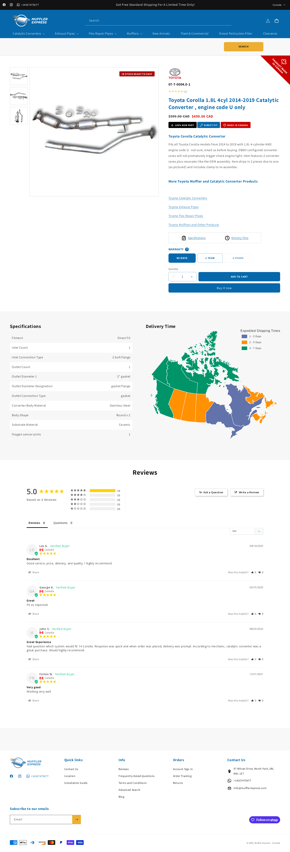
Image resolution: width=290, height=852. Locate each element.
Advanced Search (129, 790)
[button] (28, 33)
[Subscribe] (76, 819)
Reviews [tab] (34, 523)
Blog (121, 796)
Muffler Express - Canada (267, 843)
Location (70, 776)
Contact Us (71, 769)
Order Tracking (182, 776)
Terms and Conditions (133, 783)
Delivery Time (240, 238)
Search (244, 46)
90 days (182, 258)
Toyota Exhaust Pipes (183, 207)
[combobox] (158, 20)
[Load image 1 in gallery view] (19, 76)
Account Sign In (183, 769)
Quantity (173, 269)
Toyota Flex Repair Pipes (185, 216)
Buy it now (224, 288)
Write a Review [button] (249, 492)
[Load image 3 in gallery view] (19, 116)
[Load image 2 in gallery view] (19, 96)
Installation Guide (76, 783)
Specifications (197, 238)
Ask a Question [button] (213, 492)
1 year (210, 258)
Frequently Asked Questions (137, 776)
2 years (242, 259)
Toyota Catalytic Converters (187, 198)
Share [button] (35, 572)
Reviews (124, 769)
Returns (178, 783)
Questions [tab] (60, 523)
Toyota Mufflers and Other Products (193, 225)
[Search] (227, 20)
